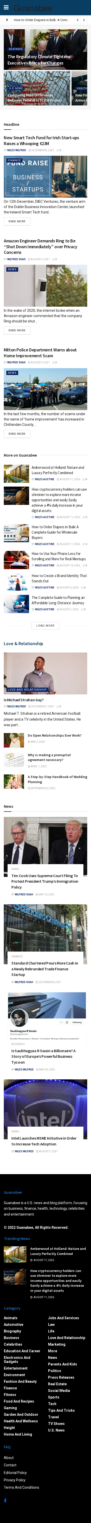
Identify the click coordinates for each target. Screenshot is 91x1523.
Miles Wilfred (16, 150)
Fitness (10, 1395)
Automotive (13, 1325)
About (9, 1458)
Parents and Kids (62, 1364)
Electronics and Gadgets (17, 1360)
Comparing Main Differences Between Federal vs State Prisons (35, 98)
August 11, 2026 (69, 517)
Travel (53, 1417)
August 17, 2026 (69, 479)
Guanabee (33, 7)
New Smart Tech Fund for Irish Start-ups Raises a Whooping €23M (41, 140)
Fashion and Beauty (20, 1381)
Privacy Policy (15, 1480)
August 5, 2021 (40, 259)
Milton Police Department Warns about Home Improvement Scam (40, 353)
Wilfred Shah (16, 259)
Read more (17, 221)
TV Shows (56, 1424)
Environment (14, 1375)
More (52, 1351)
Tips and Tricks (61, 1410)
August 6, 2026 (69, 587)
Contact (10, 1465)
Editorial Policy (15, 1473)
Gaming (10, 1408)
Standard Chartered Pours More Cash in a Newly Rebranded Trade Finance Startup (44, 968)
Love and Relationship (27, 689)
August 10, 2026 (69, 565)
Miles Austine (44, 479)
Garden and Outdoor (21, 1414)
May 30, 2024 (46, 1069)
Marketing (56, 1344)
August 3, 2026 (69, 609)
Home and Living (18, 1434)
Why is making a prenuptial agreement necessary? (49, 757)
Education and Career (22, 1351)
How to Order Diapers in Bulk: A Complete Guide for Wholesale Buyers (55, 532)
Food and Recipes (19, 1401)
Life (51, 1331)
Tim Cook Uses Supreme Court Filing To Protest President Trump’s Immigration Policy (44, 881)
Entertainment (16, 1368)
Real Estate (57, 1384)
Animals (10, 1318)
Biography (12, 1331)
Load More (45, 625)
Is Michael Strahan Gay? (24, 699)
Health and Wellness (21, 1421)
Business (16, 49)
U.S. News (16, 88)
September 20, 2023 (42, 788)
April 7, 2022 (38, 766)
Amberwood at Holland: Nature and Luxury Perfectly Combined (58, 1251)
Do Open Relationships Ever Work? (54, 735)
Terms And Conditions (21, 1487)
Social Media (59, 1391)
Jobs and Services (63, 1318)
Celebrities (13, 1344)
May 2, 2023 (37, 741)
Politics (54, 1371)
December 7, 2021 (42, 706)
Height (9, 1428)
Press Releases (61, 1377)
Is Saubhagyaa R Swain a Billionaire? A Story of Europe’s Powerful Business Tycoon (43, 1056)
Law (51, 1325)
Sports (53, 1397)
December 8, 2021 (42, 150)
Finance (14, 160)
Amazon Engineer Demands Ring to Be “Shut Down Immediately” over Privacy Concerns (40, 246)
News (12, 269)
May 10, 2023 (46, 894)
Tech (52, 1404)
